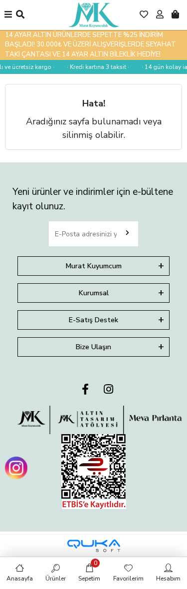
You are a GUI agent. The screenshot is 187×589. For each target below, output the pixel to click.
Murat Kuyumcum (94, 266)
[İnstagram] (108, 390)
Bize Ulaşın (93, 347)
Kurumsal (94, 293)
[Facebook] (85, 390)
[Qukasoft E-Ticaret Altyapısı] (93, 546)
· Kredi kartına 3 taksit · (97, 67)
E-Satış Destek (93, 320)
